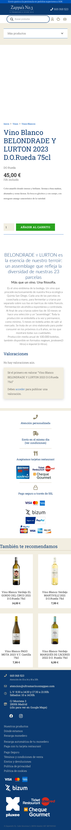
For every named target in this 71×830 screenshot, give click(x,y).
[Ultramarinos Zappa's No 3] (22, 9)
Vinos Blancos (28, 123)
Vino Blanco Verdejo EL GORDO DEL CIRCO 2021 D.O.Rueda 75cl (16, 595)
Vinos (15, 123)
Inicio (6, 123)
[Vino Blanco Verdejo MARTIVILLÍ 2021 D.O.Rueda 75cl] (55, 571)
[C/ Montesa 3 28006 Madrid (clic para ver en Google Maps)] (7, 704)
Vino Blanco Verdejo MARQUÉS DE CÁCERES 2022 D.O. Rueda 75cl (55, 654)
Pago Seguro (11, 752)
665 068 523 (17, 675)
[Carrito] (64, 19)
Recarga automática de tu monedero (26, 741)
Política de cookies (15, 771)
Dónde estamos (13, 731)
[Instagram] (20, 716)
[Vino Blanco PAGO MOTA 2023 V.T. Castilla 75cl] (16, 630)
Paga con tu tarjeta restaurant (22, 746)
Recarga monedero (15, 735)
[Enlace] (52, 19)
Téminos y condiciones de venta (23, 757)
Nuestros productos (16, 726)
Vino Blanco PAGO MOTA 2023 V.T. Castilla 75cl (16, 654)
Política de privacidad (17, 766)
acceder (20, 389)
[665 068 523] (7, 675)
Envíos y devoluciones (17, 761)
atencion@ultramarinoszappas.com (32, 686)
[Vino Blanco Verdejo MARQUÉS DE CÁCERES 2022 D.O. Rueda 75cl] (55, 630)
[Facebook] (11, 716)
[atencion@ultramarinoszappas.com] (7, 686)
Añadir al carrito (35, 227)
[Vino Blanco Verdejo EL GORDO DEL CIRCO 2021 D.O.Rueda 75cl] (16, 571)
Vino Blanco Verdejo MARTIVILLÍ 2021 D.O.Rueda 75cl (55, 595)
